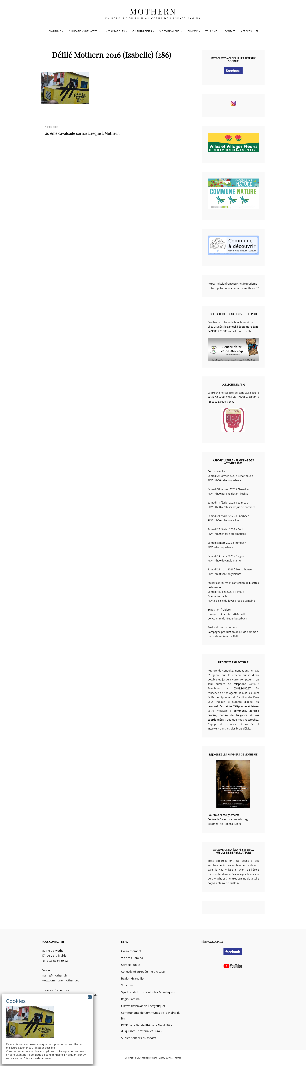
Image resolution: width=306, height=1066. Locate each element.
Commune (54, 31)
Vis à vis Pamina (132, 958)
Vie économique (169, 31)
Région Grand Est (132, 978)
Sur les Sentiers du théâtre (139, 1038)
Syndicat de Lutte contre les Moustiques (148, 992)
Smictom (127, 985)
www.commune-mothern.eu (60, 980)
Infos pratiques (115, 31)
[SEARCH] (257, 31)
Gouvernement (131, 951)
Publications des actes (83, 31)
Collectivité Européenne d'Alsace (143, 971)
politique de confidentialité (47, 1054)
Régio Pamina (130, 999)
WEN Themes (174, 1057)
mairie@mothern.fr (54, 975)
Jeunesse (192, 31)
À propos (246, 31)
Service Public (130, 965)
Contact (230, 31)
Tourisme (211, 31)
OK (90, 997)
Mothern (153, 11)
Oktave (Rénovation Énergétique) (143, 1006)
